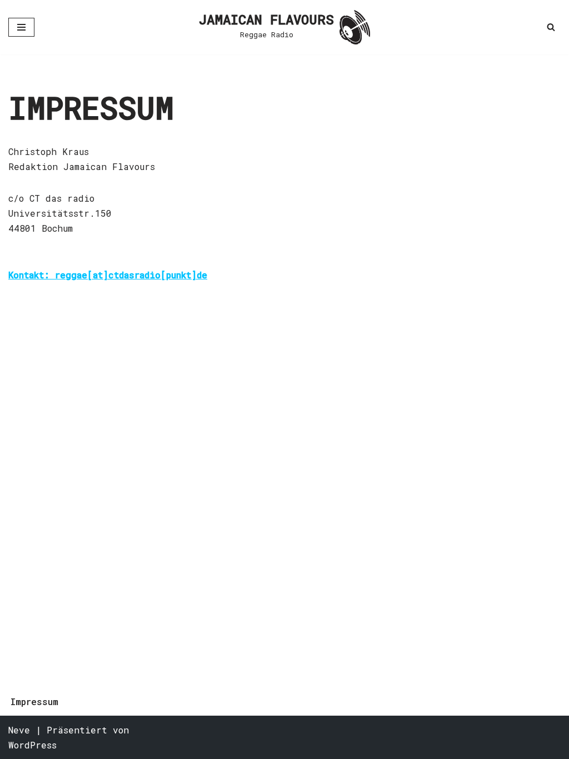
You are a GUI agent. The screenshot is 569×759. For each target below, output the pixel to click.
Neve (19, 730)
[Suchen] (551, 27)
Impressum (34, 701)
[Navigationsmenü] (21, 27)
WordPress (32, 745)
